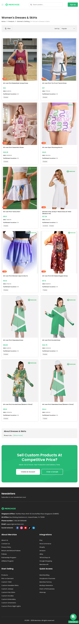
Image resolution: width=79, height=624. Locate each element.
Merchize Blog (44, 575)
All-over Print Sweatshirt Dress (13, 147)
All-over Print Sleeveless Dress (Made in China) (58, 404)
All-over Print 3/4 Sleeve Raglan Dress (55, 276)
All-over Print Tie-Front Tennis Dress (54, 83)
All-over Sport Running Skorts (52, 147)
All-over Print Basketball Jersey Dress (15, 83)
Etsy (41, 540)
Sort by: (57, 29)
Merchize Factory (46, 582)
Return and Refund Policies (11, 551)
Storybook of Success (47, 578)
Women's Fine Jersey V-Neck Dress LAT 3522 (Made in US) (56, 212)
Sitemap (43, 592)
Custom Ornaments (8, 603)
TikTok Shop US (45, 557)
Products (4, 575)
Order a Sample (52, 472)
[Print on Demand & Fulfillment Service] (12, 4)
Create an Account (28, 472)
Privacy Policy (6, 547)
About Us (4, 540)
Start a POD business (47, 589)
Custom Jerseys (7, 589)
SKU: (4, 91)
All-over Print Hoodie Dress (51, 340)
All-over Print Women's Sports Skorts (15, 276)
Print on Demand (7, 578)
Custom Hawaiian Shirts (9, 585)
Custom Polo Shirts (8, 592)
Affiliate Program (7, 561)
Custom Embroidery (8, 599)
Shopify (42, 547)
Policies (4, 554)
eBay (41, 554)
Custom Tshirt (6, 582)
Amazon (42, 551)
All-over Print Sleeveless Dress (13, 340)
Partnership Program (8, 557)
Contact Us (5, 544)
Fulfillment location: (10, 94)
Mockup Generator (46, 585)
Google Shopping (46, 561)
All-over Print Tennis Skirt (11, 212)
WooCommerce (45, 544)
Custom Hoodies (7, 596)
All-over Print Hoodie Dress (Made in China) (17, 404)
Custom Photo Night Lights (11, 606)
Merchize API (44, 564)
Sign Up (73, 5)
